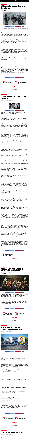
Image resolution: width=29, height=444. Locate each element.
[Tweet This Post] (12, 26)
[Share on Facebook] (7, 26)
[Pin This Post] (17, 26)
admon (5, 10)
